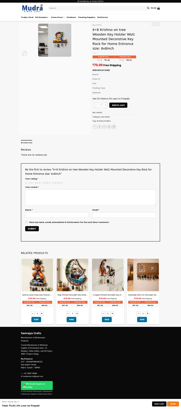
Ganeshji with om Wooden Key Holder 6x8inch (143, 295)
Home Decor (57, 17)
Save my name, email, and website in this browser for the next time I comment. (69, 222)
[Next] (159, 292)
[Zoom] (24, 53)
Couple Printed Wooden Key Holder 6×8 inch (108, 295)
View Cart (159, 404)
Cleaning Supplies (86, 17)
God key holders (104, 121)
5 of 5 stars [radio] (57, 183)
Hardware (71, 17)
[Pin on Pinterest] (109, 127)
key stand (96, 25)
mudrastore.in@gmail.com (33, 376)
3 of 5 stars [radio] (37, 183)
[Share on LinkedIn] (114, 127)
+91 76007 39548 (30, 373)
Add (36, 319)
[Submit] (148, 8)
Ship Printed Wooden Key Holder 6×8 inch (73, 295)
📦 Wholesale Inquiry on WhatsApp (34, 385)
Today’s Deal (27, 17)
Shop (173, 404)
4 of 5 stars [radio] (46, 183)
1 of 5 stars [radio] (26, 183)
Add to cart (118, 105)
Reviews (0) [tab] (26, 143)
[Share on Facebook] (95, 127)
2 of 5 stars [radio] (30, 183)
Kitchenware (41, 17)
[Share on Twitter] (100, 127)
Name (29, 210)
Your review (32, 187)
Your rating (31, 178)
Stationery (102, 17)
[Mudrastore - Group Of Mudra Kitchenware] (32, 8)
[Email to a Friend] (104, 127)
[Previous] (21, 292)
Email (95, 210)
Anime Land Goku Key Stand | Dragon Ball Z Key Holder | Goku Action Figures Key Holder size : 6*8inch (37, 295)
